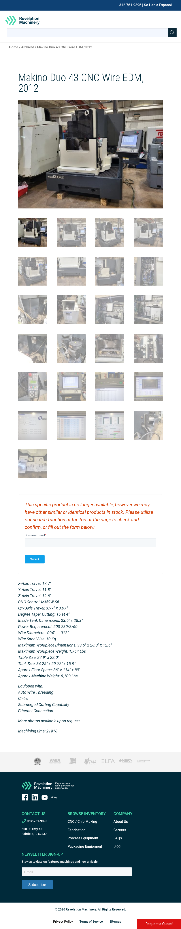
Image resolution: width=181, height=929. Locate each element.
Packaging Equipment (85, 846)
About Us (120, 821)
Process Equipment (83, 838)
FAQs (117, 838)
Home (13, 47)
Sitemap (115, 921)
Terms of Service (91, 921)
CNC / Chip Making (82, 821)
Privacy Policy (63, 921)
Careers (119, 830)
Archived (27, 47)
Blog (117, 846)
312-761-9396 (130, 5)
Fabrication (76, 830)
